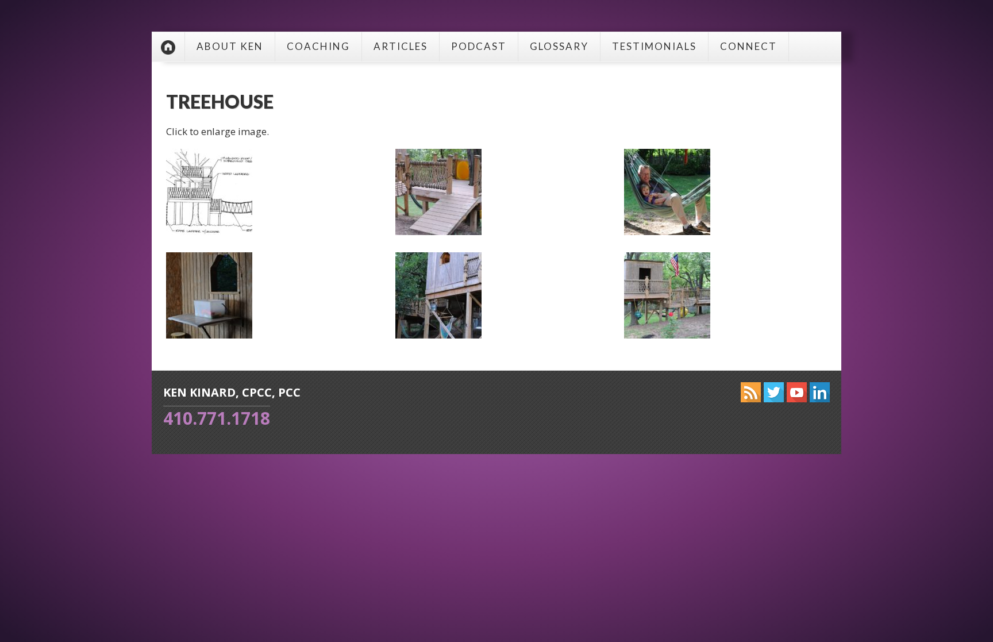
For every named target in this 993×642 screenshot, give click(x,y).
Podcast (478, 46)
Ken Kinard (168, 46)
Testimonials (654, 46)
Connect (748, 46)
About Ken (230, 46)
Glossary (559, 46)
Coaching (318, 46)
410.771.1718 (216, 418)
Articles (401, 46)
